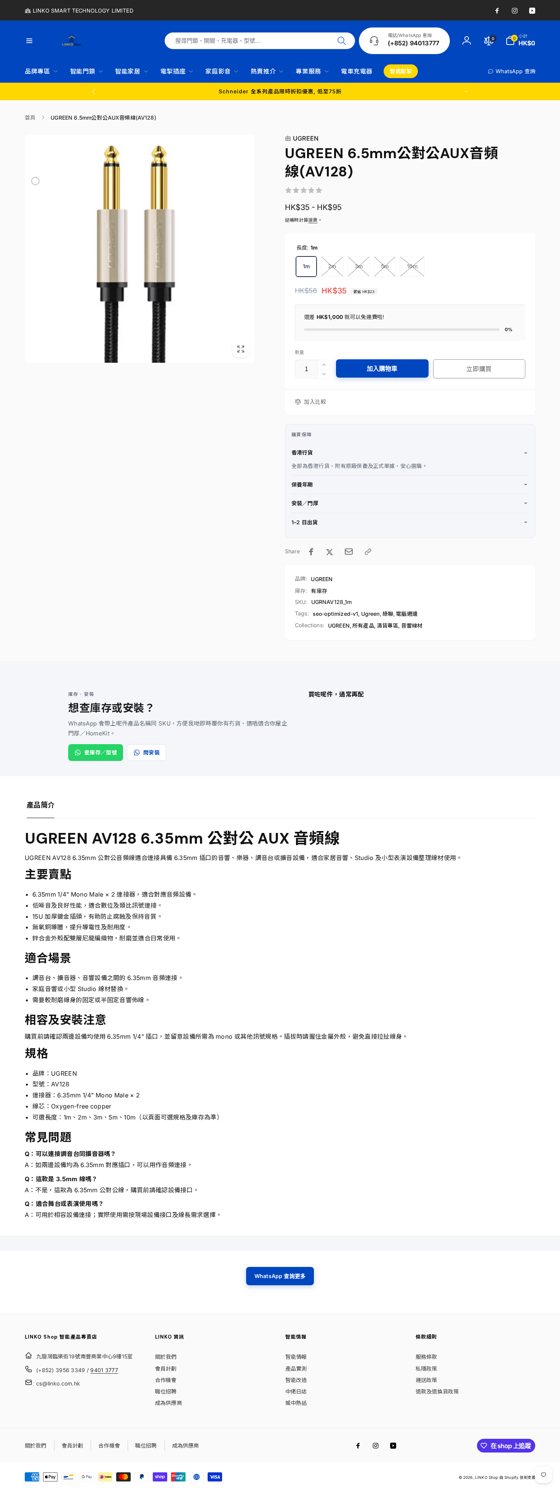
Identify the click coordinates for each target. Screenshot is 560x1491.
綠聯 (387, 613)
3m (359, 266)
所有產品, (364, 625)
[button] (520, 41)
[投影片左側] (94, 91)
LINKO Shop (486, 1477)
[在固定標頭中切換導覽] (34, 41)
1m (306, 266)
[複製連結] (368, 552)
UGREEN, (339, 625)
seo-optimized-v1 (335, 613)
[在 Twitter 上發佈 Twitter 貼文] (329, 552)
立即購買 (479, 369)
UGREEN (302, 138)
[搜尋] (341, 40)
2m (332, 266)
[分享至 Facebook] (311, 552)
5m (385, 266)
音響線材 (412, 625)
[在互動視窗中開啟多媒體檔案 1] (139, 248)
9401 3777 (104, 1370)
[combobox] (260, 40)
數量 (299, 352)
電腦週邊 (407, 613)
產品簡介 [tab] (40, 805)
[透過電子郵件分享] (349, 551)
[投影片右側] (466, 91)
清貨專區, (388, 625)
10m (412, 266)
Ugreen (370, 613)
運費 (312, 220)
